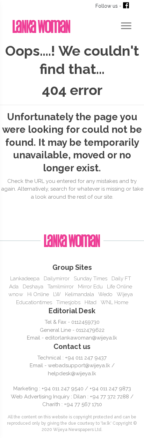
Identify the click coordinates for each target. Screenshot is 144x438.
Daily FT (121, 278)
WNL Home (114, 302)
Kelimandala (79, 294)
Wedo (105, 294)
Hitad (90, 302)
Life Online (119, 286)
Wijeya (125, 294)
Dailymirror (57, 278)
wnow (15, 294)
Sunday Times (90, 278)
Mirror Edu (90, 286)
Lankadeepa (24, 278)
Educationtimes (34, 302)
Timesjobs (68, 302)
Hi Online (38, 294)
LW (57, 294)
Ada (14, 286)
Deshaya (33, 286)
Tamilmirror (61, 286)
